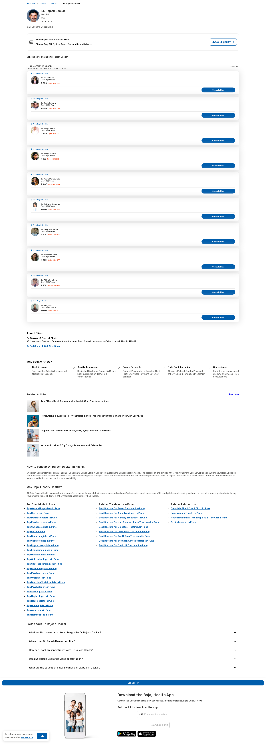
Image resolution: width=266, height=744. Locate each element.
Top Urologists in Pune (39, 578)
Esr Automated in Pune (183, 522)
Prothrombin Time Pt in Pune (186, 513)
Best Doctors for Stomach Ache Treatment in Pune (126, 541)
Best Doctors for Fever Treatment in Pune (122, 508)
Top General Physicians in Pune (43, 508)
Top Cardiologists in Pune (40, 541)
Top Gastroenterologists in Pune (44, 564)
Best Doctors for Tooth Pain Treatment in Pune (124, 536)
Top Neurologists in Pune (40, 601)
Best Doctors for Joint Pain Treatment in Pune (124, 531)
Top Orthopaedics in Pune (40, 554)
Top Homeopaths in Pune (40, 615)
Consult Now (218, 90)
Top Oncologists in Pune (40, 605)
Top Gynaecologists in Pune (41, 527)
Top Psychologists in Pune (41, 587)
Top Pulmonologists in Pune (41, 568)
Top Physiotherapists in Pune (42, 545)
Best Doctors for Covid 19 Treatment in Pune (123, 545)
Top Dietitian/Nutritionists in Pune (46, 582)
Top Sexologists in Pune (39, 591)
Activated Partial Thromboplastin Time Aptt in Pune (199, 517)
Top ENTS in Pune (36, 531)
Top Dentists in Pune (38, 513)
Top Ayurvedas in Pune (39, 610)
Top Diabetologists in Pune (41, 536)
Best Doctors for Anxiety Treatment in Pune (123, 517)
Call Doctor (133, 683)
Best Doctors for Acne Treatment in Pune (121, 513)
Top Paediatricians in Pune (41, 522)
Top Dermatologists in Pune (42, 517)
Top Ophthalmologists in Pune (43, 559)
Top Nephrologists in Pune (41, 596)
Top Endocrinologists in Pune (42, 550)
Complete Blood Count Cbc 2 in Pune (190, 508)
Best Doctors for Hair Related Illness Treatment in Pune (129, 522)
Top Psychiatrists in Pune (40, 573)
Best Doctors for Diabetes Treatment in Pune (123, 527)
